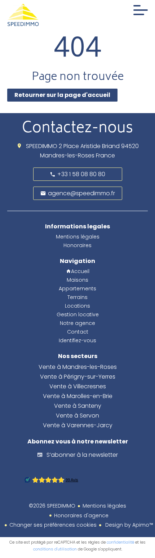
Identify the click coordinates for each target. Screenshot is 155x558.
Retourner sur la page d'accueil (62, 95)
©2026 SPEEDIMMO (52, 505)
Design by (128, 524)
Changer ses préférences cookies (53, 524)
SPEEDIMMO (41, 146)
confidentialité (120, 542)
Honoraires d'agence (81, 515)
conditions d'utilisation (55, 549)
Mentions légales (104, 505)
